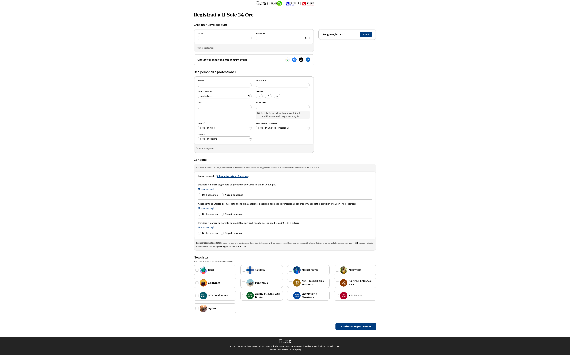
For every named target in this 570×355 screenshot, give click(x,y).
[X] (301, 59)
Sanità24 (260, 270)
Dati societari (254, 346)
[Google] (287, 59)
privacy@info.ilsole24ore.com (231, 246)
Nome (201, 81)
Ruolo (201, 123)
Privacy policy (295, 349)
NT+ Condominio (218, 295)
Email (201, 33)
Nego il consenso (234, 194)
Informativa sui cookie (278, 349)
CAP (200, 102)
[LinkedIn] (308, 59)
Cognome (261, 81)
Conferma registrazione (356, 326)
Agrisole (213, 308)
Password (261, 33)
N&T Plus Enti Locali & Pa (360, 282)
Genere (259, 91)
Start (211, 270)
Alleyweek (355, 270)
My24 (355, 243)
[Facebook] (294, 59)
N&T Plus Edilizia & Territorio (313, 282)
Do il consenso (210, 194)
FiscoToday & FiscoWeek (309, 295)
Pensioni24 (261, 282)
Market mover (310, 270)
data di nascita (205, 91)
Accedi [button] (365, 34)
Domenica (214, 282)
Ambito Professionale (267, 123)
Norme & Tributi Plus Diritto (267, 295)
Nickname (261, 102)
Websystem (335, 346)
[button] (206, 189)
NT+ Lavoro (355, 295)
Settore (202, 134)
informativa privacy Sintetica (232, 175)
